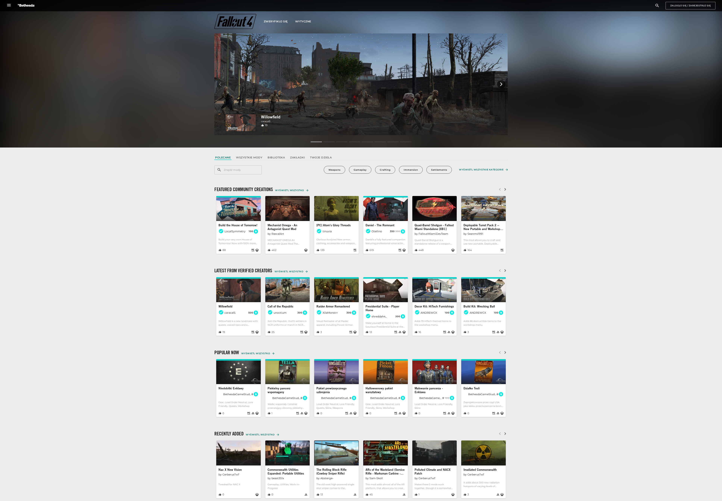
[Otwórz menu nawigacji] (9, 5)
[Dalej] (501, 84)
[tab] (222, 157)
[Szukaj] (657, 5)
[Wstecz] (221, 84)
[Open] (238, 225)
